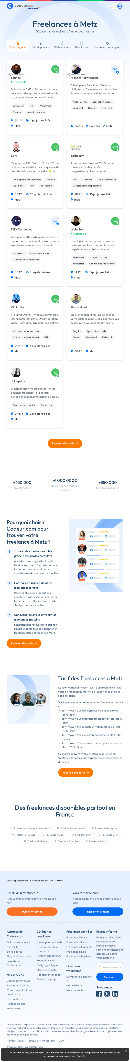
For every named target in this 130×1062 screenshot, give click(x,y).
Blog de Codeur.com (19, 956)
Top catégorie (17, 47)
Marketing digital (47, 970)
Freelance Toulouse (25, 834)
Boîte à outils (14, 951)
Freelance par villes (79, 931)
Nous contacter (75, 990)
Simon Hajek (79, 307)
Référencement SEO (49, 955)
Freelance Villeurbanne (72, 828)
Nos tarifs (12, 947)
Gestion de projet (47, 979)
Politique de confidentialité (42, 1040)
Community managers (107, 47)
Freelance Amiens (54, 834)
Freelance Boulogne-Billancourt (33, 828)
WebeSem (78, 229)
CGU (61, 1040)
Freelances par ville (42, 880)
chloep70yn (19, 381)
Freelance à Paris (76, 937)
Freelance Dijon (109, 834)
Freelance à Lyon (76, 942)
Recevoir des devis (63, 443)
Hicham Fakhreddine (85, 78)
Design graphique (47, 965)
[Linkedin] (115, 994)
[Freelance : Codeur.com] (24, 6)
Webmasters (62, 47)
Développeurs (40, 47)
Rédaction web (46, 960)
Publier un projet (32, 911)
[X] (107, 994)
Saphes (16, 78)
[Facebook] (99, 994)
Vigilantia (17, 307)
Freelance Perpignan (106, 828)
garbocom (77, 156)
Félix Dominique (21, 229)
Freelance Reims (97, 841)
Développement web (49, 942)
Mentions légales (15, 1040)
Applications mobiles (49, 974)
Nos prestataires (16, 999)
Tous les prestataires (17, 880)
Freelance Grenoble (67, 841)
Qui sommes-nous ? (18, 942)
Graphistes (81, 47)
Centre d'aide (74, 985)
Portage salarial (16, 1003)
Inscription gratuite (98, 911)
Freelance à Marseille (79, 947)
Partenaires (14, 1008)
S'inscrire (109, 977)
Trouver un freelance (19, 985)
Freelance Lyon (83, 834)
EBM (14, 156)
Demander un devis (18, 980)
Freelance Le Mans (37, 841)
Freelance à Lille (76, 951)
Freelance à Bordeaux (79, 956)
